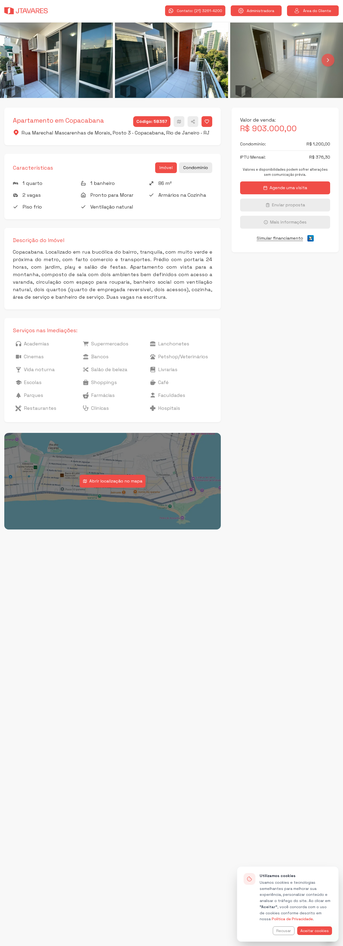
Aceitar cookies (314, 930)
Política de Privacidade (292, 918)
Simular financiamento (280, 238)
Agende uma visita (288, 188)
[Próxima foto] (328, 60)
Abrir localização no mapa (115, 481)
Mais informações (288, 222)
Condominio (195, 167)
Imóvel (166, 167)
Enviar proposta (288, 205)
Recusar (283, 930)
